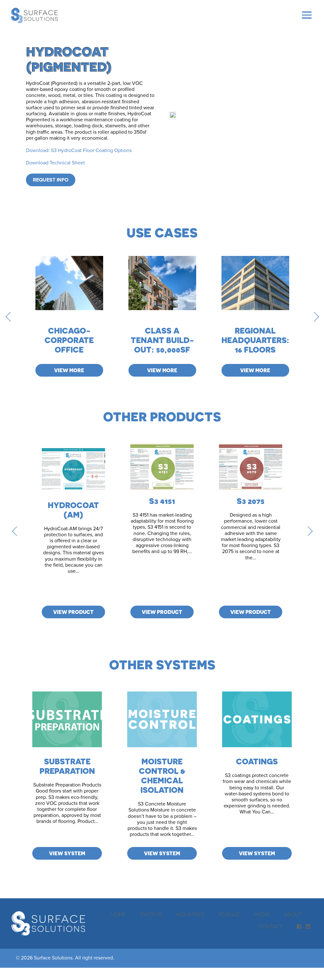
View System (67, 853)
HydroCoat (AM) (73, 509)
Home (118, 914)
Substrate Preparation (67, 766)
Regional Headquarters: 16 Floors (255, 340)
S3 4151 (162, 501)
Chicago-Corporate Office (69, 340)
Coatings (257, 761)
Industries (190, 914)
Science (229, 914)
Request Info (50, 180)
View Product (73, 612)
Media (262, 914)
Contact (270, 926)
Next (314, 316)
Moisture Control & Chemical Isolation (162, 775)
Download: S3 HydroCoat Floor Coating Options (79, 150)
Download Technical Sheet (55, 163)
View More (69, 370)
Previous (10, 316)
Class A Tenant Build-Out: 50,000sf (162, 340)
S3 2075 (251, 501)
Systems (151, 914)
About (293, 914)
